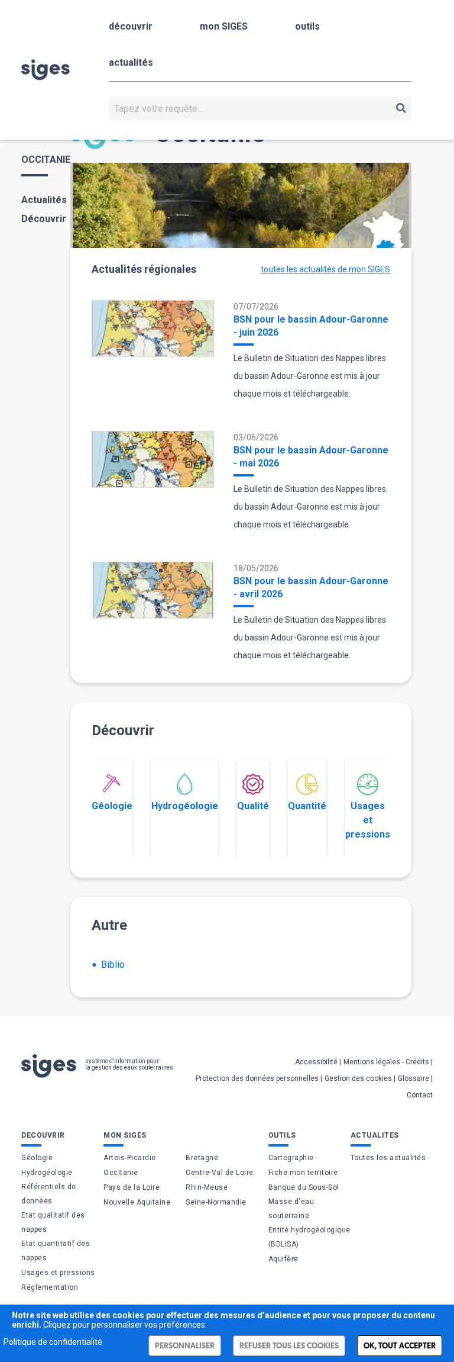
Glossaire (413, 1078)
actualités (131, 62)
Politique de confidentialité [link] (53, 1342)
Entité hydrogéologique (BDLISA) (309, 1237)
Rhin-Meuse (207, 1187)
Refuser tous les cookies (289, 1345)
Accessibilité (316, 1062)
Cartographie (291, 1158)
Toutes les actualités (388, 1158)
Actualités (44, 199)
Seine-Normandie (216, 1202)
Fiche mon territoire (303, 1172)
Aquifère (283, 1259)
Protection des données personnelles (257, 1078)
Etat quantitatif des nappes (55, 1250)
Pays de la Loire (131, 1187)
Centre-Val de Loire (220, 1172)
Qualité (253, 806)
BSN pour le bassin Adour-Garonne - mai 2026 (311, 457)
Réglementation (49, 1287)
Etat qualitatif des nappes (53, 1222)
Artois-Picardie (129, 1158)
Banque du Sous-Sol (303, 1187)
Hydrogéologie (184, 806)
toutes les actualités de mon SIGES (325, 269)
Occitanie (120, 1172)
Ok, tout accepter (400, 1345)
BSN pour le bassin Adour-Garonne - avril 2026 (311, 587)
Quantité (307, 806)
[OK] (401, 108)
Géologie (112, 806)
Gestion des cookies (358, 1078)
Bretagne (202, 1158)
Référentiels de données (48, 1194)
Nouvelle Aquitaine (136, 1202)
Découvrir (43, 218)
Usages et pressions (367, 820)
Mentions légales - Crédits (386, 1062)
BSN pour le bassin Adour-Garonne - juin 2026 (311, 326)
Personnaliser (185, 1345)
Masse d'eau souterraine (291, 1208)
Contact (420, 1095)
